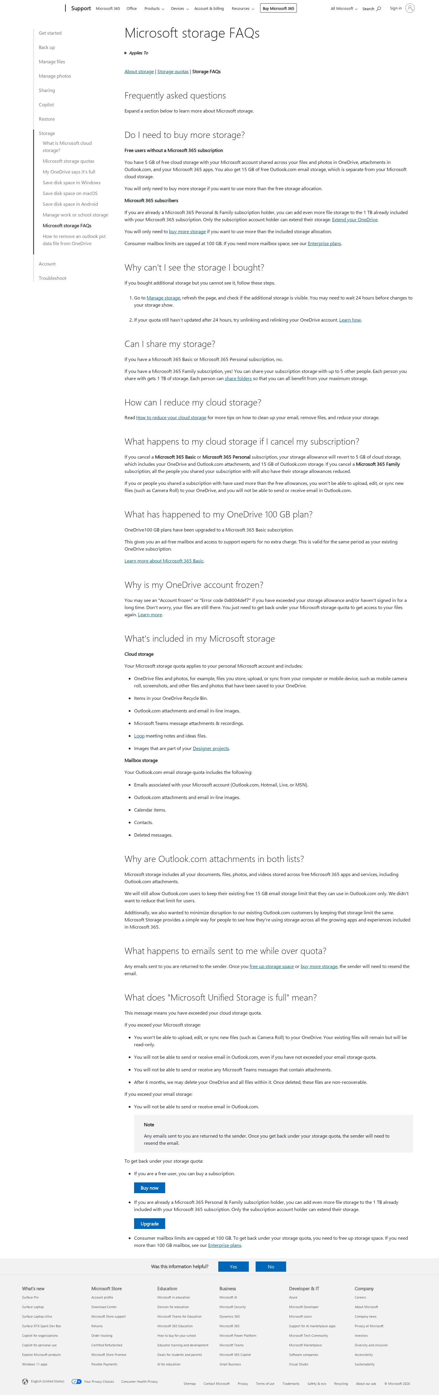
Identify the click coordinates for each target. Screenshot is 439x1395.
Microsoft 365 (108, 8)
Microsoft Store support (108, 1316)
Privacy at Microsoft (369, 1326)
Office (132, 8)
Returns (97, 1326)
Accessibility (364, 1354)
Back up (47, 47)
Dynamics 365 (230, 1316)
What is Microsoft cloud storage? (67, 146)
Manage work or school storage (75, 214)
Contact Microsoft (217, 1383)
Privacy (243, 1383)
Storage (47, 133)
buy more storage (187, 231)
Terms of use (265, 1383)
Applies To (138, 53)
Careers (360, 1297)
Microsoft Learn (300, 1316)
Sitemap (190, 1383)
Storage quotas (173, 71)
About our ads (366, 1383)
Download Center (104, 1307)
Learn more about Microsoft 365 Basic (164, 560)
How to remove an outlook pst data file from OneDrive (74, 239)
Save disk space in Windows (72, 182)
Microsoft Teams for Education (179, 1316)
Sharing (47, 90)
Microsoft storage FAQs (67, 225)
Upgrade (150, 1223)
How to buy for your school (176, 1335)
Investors (361, 1335)
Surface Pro (30, 1297)
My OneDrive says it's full (69, 171)
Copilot (46, 104)
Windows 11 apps (34, 1364)
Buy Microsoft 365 (278, 8)
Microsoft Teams (232, 1345)
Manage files (52, 61)
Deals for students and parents (179, 1354)
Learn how (350, 320)
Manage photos (55, 76)
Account (47, 263)
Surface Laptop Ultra (37, 1316)
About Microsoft (366, 1307)
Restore (47, 119)
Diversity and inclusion (371, 1345)
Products (152, 8)
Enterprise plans (324, 243)
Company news (366, 1316)
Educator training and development (182, 1345)
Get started (50, 33)
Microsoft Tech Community (308, 1335)
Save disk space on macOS (70, 193)
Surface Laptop (33, 1307)
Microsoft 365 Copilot (235, 1354)
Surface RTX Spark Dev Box (41, 1326)
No (271, 1266)
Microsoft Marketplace (305, 1345)
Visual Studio (298, 1364)
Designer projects (211, 748)
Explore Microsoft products (41, 1354)
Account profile (102, 1297)
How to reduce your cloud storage (171, 417)
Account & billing (209, 8)
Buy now (150, 1187)
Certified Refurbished (106, 1345)
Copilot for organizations (40, 1335)
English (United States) (47, 1381)
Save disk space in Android (70, 204)
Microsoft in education (173, 1297)
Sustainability (364, 1364)
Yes (233, 1266)
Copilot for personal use (39, 1345)
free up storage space (272, 966)
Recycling (341, 1383)
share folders (238, 378)
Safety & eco (317, 1383)
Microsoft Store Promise (108, 1354)
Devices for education (173, 1307)
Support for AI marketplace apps (312, 1326)
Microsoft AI (228, 1297)
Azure (293, 1297)
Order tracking (101, 1335)
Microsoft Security (233, 1307)
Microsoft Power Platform (238, 1335)
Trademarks (291, 1383)
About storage (139, 71)
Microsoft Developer (304, 1307)
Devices (177, 8)
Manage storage (163, 297)
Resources (241, 8)
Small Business (230, 1364)
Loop (139, 735)
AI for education (168, 1364)
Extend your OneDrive (354, 219)
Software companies (303, 1354)
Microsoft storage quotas (68, 161)
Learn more (150, 614)
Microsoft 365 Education (175, 1326)
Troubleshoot (52, 278)
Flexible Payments (104, 1364)
